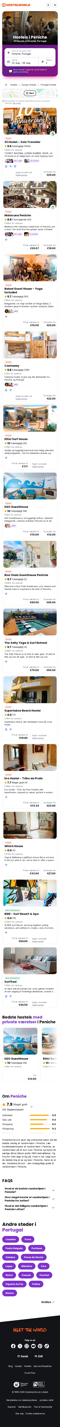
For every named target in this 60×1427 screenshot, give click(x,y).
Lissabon (11, 1239)
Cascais (26, 1275)
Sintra (9, 1275)
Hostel (8, 138)
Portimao (37, 1248)
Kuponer (12, 1407)
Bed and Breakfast (42, 1366)
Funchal (44, 1275)
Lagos (9, 1266)
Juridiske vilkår (46, 1400)
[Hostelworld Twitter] (20, 1346)
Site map (19, 1413)
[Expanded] (6, 84)
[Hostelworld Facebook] (13, 1346)
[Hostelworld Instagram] (26, 1346)
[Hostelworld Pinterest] (40, 1346)
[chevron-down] (31, 1106)
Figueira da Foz (14, 1284)
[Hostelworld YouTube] (33, 1346)
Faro (43, 1266)
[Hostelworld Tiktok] (47, 1346)
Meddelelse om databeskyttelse (22, 1400)
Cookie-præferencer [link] (35, 1413)
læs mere (17, 103)
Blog (11, 1366)
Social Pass (30, 1373)
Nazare (10, 1293)
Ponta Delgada (14, 1248)
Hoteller (28, 1366)
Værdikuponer (24, 1407)
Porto (28, 1239)
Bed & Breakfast (13, 910)
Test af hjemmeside (43, 1407)
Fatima (36, 1284)
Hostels (18, 1366)
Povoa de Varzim (33, 1257)
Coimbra (10, 1257)
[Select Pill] (48, 5)
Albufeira (26, 1266)
